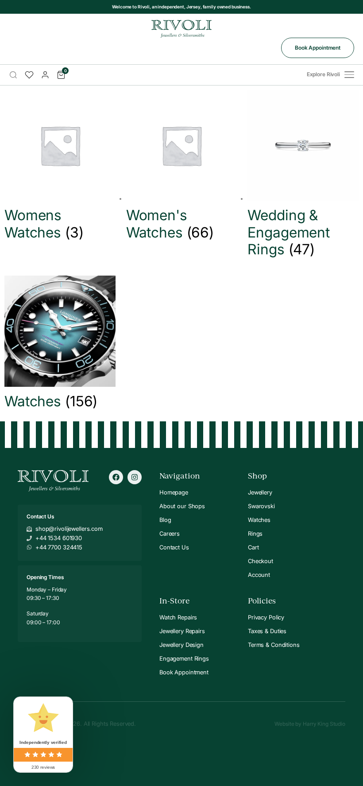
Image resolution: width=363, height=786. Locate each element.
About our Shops (182, 506)
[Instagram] (134, 477)
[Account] (45, 74)
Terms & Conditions (274, 644)
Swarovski (261, 506)
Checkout (260, 560)
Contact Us (174, 547)
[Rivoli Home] (181, 29)
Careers (169, 533)
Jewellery (260, 492)
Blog (165, 519)
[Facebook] (116, 477)
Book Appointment (317, 47)
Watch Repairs (178, 617)
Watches (259, 519)
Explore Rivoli (323, 74)
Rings (255, 533)
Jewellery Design (181, 644)
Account (259, 574)
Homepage (173, 492)
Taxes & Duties (267, 630)
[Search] (13, 74)
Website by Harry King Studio (309, 723)
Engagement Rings (184, 658)
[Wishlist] (29, 74)
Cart (253, 547)
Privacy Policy (266, 617)
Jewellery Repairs (182, 630)
